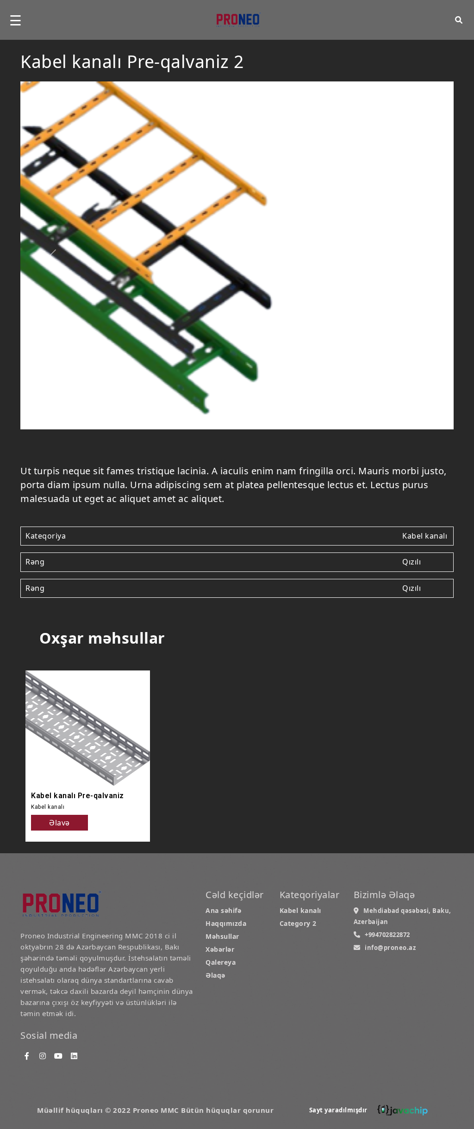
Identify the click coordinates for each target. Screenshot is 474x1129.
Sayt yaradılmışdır (338, 1110)
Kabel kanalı (300, 910)
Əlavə (59, 823)
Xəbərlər (220, 949)
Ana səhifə (223, 910)
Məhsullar (222, 936)
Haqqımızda (226, 923)
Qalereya (221, 962)
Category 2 (298, 923)
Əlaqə (215, 975)
